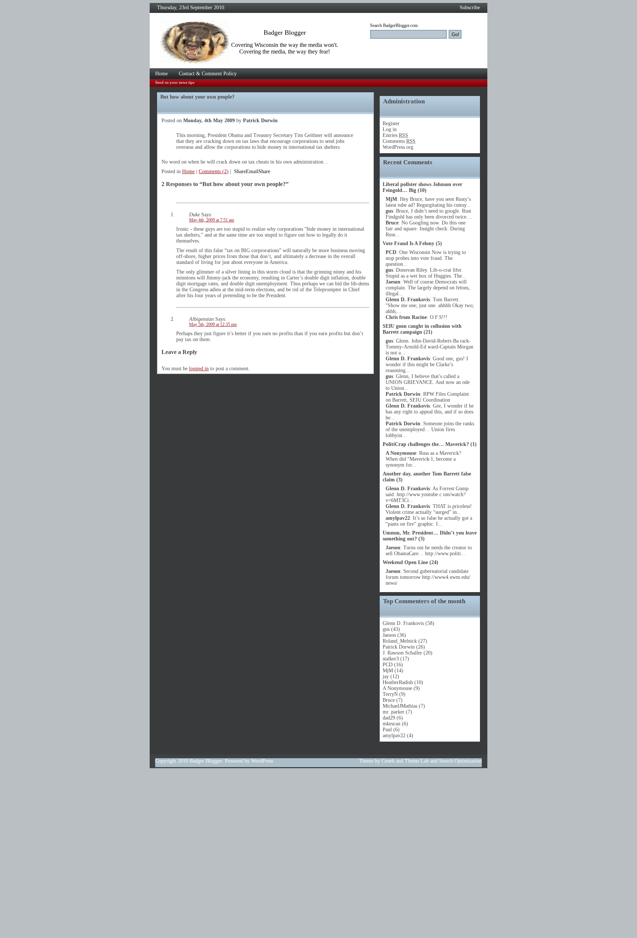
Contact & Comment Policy (208, 73)
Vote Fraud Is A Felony (409, 243)
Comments (399, 141)
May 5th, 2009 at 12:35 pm (213, 324)
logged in (199, 368)
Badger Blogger (205, 761)
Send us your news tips (174, 82)
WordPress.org (398, 147)
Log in (390, 129)
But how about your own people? (197, 97)
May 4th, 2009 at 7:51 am (211, 220)
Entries (395, 135)
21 (428, 332)
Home (161, 73)
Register (391, 123)
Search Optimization (460, 761)
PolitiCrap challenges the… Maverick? (426, 444)
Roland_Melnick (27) (405, 641)
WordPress (262, 761)
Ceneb (388, 761)
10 (422, 190)
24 (433, 562)
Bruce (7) (393, 700)
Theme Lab (417, 761)
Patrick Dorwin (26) (404, 647)
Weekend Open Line (405, 562)
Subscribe (470, 7)
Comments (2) (214, 171)
